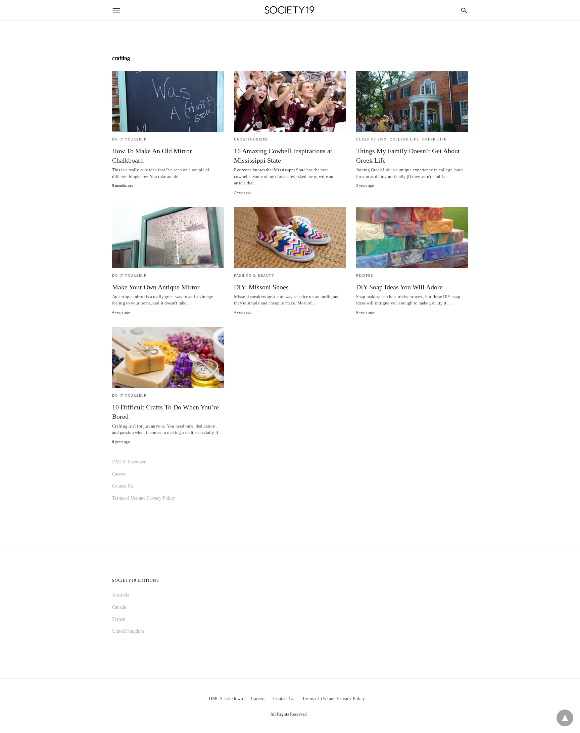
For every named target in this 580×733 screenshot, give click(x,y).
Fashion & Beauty (254, 275)
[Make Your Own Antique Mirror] (168, 237)
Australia (120, 595)
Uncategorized (251, 139)
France (118, 619)
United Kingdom (128, 631)
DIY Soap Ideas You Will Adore (399, 287)
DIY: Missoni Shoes (261, 287)
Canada (119, 607)
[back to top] (565, 718)
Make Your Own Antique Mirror (156, 287)
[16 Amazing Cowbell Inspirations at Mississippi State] (290, 101)
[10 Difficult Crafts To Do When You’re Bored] (168, 357)
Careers (119, 473)
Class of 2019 (371, 139)
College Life (404, 139)
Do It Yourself (129, 139)
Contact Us (122, 486)
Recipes (365, 275)
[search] (464, 10)
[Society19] (289, 10)
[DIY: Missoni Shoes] (290, 237)
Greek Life (434, 139)
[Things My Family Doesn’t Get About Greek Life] (412, 101)
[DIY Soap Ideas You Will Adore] (412, 237)
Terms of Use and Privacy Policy (143, 498)
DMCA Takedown (129, 461)
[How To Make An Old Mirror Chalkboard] (168, 101)
